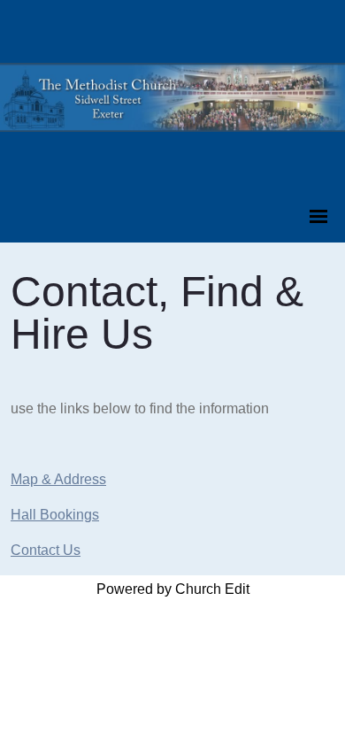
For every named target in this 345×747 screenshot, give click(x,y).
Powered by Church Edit (172, 589)
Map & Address (58, 479)
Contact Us (45, 550)
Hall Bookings (55, 514)
